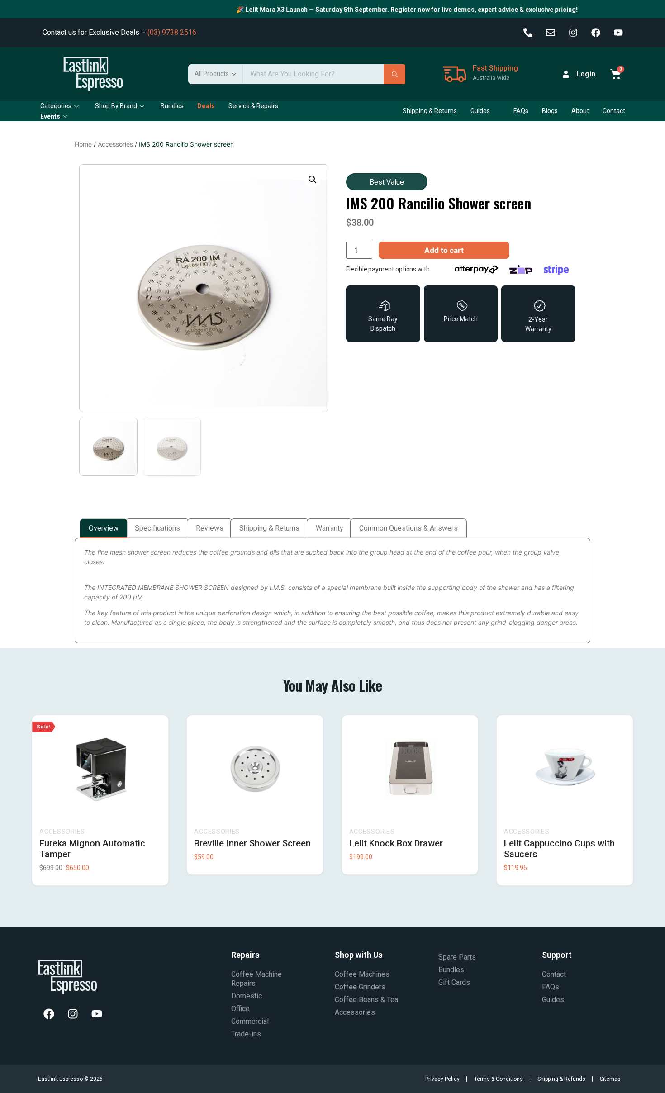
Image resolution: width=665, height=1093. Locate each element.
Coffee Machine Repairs (256, 979)
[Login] (566, 74)
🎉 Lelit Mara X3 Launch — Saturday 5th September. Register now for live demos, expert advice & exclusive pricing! (393, 9)
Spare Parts (457, 957)
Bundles (172, 105)
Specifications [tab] (157, 528)
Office (240, 1008)
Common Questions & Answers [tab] (408, 528)
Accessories (115, 144)
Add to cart (444, 250)
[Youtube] (618, 33)
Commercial (250, 1021)
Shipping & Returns (430, 110)
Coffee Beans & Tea (366, 999)
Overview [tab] (104, 528)
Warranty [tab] (329, 528)
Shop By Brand (116, 105)
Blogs (550, 110)
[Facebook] (596, 33)
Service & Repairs (253, 105)
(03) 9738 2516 (171, 32)
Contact (614, 110)
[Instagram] (573, 33)
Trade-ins (246, 1034)
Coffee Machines (362, 974)
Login (585, 74)
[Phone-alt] (528, 33)
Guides (480, 110)
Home (83, 144)
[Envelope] (551, 33)
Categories (55, 105)
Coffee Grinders (360, 987)
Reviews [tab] (209, 528)
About (580, 110)
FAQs (520, 110)
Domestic (246, 996)
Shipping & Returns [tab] (269, 528)
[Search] (394, 74)
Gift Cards (454, 982)
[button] (312, 179)
